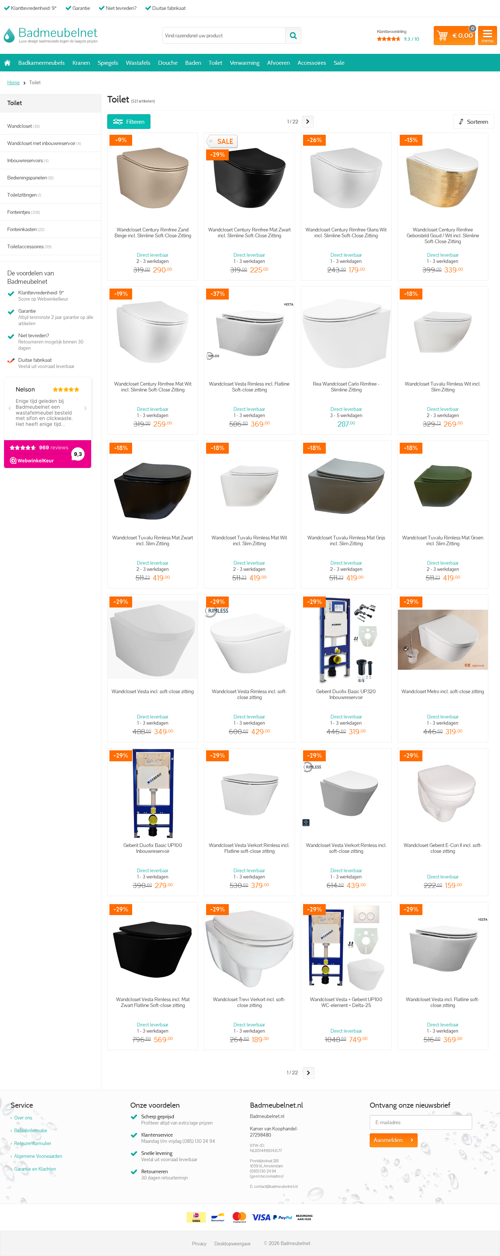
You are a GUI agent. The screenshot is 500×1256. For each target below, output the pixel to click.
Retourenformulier (32, 1143)
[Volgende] (308, 121)
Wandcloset (23, 126)
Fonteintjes (23, 212)
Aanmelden (388, 1140)
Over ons (23, 1118)
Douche (168, 62)
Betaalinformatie (30, 1130)
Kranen (81, 62)
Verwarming (245, 62)
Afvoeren (278, 62)
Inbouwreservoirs (27, 160)
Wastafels (138, 62)
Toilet (215, 62)
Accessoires (312, 62)
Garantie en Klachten (35, 1169)
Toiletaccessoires (29, 246)
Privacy (199, 1244)
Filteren (135, 121)
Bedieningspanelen (30, 177)
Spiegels (108, 62)
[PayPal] (282, 1217)
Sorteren (477, 121)
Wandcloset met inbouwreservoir (44, 143)
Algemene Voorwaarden (38, 1156)
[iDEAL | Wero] (196, 1217)
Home (7, 62)
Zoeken (293, 35)
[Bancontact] (218, 1217)
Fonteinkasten (25, 229)
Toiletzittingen (24, 195)
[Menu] (487, 35)
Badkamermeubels (41, 62)
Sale (339, 62)
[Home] (50, 35)
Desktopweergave (232, 1244)
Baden (193, 62)
